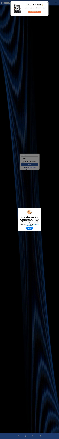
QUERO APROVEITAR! (35, 12)
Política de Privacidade (32, 224)
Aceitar (30, 228)
